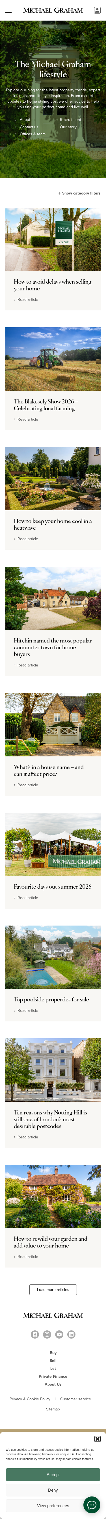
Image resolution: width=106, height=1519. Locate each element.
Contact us (29, 127)
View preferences (53, 1505)
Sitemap (53, 1409)
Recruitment (70, 120)
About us (28, 120)
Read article (26, 300)
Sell (53, 1361)
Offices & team (33, 134)
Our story (68, 127)
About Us (53, 1384)
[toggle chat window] (91, 1504)
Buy (53, 1353)
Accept (53, 1474)
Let (53, 1369)
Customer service (75, 1399)
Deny (53, 1490)
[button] (97, 1439)
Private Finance (53, 1376)
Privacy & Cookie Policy (30, 1399)
